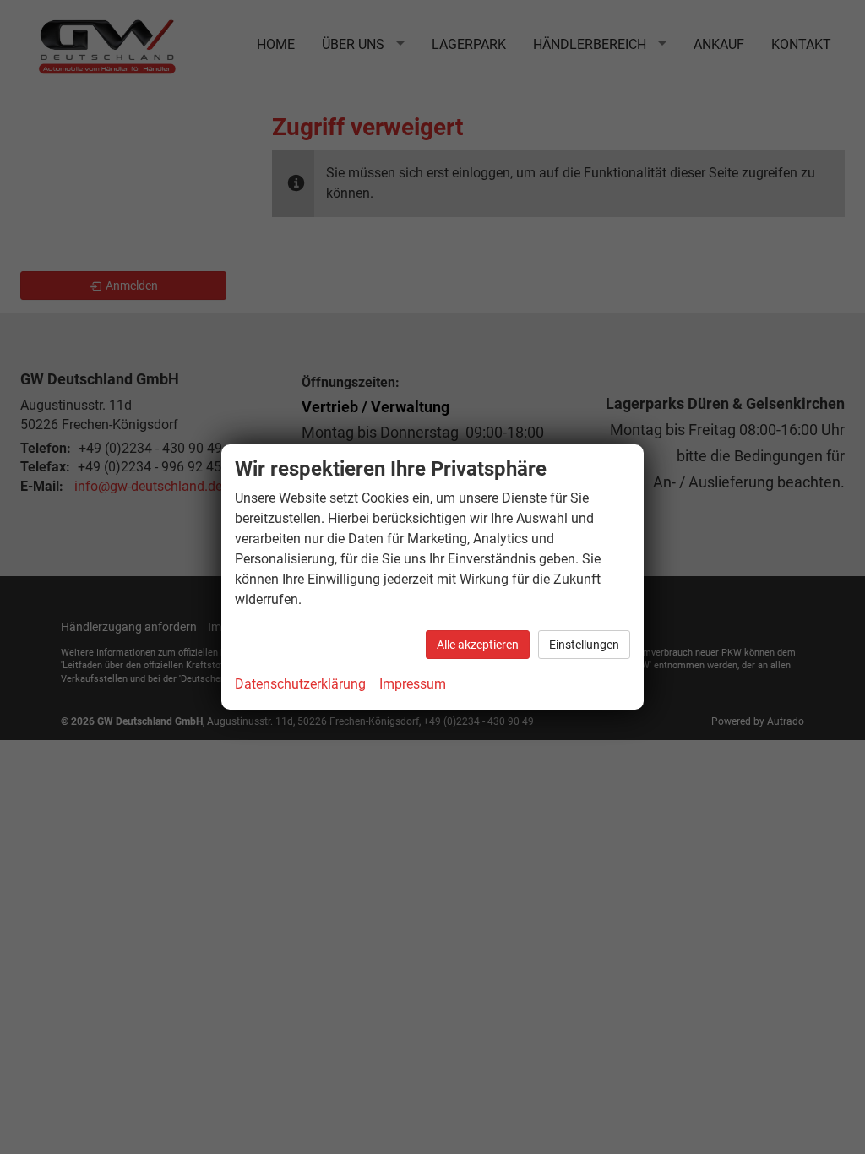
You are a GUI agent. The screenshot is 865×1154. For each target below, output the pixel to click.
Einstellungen (584, 644)
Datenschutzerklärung (300, 684)
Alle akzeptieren (478, 644)
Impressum (412, 684)
